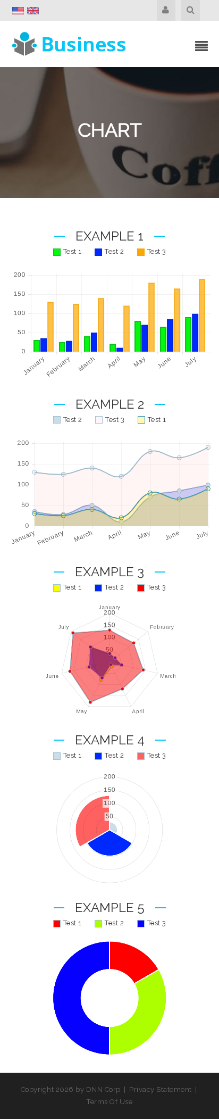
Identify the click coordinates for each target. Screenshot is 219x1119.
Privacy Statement (160, 1089)
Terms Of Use (109, 1102)
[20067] (70, 43)
